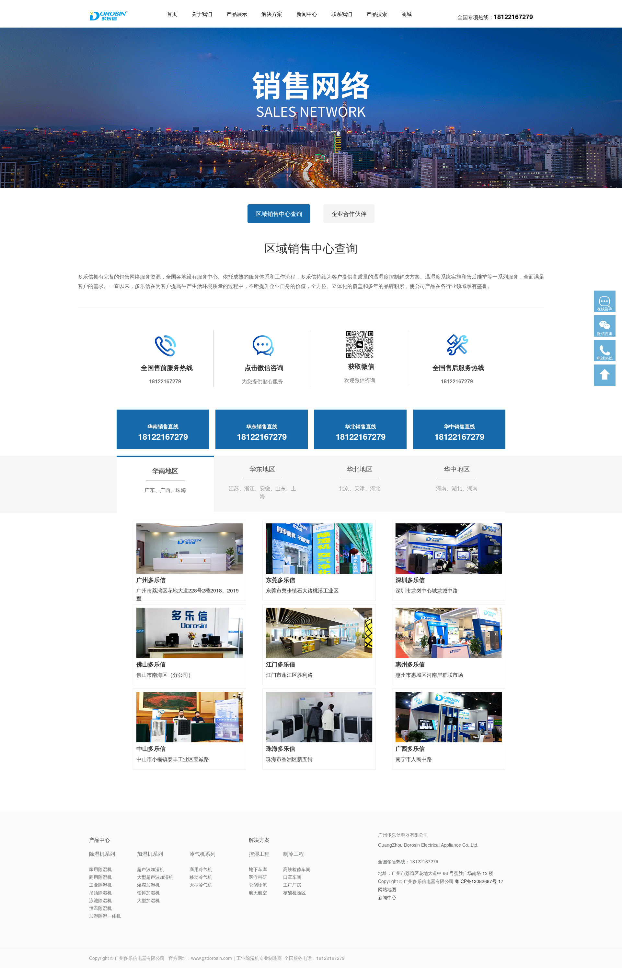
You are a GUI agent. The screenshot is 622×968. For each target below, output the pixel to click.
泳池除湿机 (100, 900)
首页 (172, 14)
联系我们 (341, 14)
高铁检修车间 (296, 869)
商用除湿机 (100, 877)
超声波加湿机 (150, 869)
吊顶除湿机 (100, 892)
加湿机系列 (150, 853)
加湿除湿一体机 (105, 916)
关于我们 (201, 14)
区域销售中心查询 (279, 213)
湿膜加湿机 (148, 884)
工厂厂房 (292, 884)
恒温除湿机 (100, 908)
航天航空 (258, 892)
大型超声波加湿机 (155, 877)
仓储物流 (258, 884)
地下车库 (258, 869)
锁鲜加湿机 (148, 892)
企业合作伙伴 (348, 213)
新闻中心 (306, 14)
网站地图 (387, 889)
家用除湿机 (100, 869)
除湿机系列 (102, 853)
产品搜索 (376, 14)
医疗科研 (258, 877)
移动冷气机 (201, 877)
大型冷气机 (201, 884)
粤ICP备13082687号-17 (479, 881)
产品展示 (236, 14)
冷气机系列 (202, 853)
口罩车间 (292, 877)
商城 (406, 14)
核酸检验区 (294, 892)
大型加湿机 (148, 900)
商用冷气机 (201, 869)
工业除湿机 (100, 884)
